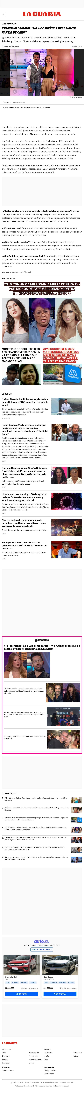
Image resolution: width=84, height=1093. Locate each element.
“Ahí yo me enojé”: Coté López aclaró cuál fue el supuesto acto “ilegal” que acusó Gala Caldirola (37, 809)
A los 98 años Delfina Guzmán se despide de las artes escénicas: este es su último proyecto (36, 799)
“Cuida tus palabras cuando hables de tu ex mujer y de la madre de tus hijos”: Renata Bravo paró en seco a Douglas (24, 691)
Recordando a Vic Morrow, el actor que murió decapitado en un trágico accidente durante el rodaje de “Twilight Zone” (25, 430)
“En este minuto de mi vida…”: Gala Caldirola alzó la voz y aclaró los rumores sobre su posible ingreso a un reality (36, 858)
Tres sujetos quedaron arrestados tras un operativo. (24, 530)
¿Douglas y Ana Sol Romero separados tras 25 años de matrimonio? (25, 737)
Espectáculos (9, 24)
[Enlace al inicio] (42, 641)
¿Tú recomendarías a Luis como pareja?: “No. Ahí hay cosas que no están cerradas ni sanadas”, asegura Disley (42, 647)
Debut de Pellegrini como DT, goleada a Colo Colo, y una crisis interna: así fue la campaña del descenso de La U (34, 848)
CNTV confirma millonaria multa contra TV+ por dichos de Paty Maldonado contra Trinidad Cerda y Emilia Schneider (35, 829)
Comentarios (20, 102)
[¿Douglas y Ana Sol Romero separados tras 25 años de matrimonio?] (63, 739)
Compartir (7, 102)
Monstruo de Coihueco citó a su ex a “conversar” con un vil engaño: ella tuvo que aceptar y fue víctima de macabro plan (21, 355)
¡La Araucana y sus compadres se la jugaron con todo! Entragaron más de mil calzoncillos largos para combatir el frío (25, 714)
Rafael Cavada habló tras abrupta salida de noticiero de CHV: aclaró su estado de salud (25, 402)
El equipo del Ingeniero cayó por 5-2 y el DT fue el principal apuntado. (24, 554)
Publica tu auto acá (42, 949)
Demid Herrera (12, 46)
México (14, 272)
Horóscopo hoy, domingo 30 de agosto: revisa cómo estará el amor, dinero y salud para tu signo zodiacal (24, 497)
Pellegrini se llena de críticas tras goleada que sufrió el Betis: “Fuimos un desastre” (24, 545)
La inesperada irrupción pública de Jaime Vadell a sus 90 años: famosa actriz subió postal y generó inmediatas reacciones (35, 838)
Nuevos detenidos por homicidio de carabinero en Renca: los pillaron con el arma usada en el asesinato (24, 523)
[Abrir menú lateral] (4, 14)
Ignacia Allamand (24, 272)
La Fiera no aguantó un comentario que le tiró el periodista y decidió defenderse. (23, 482)
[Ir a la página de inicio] (42, 14)
